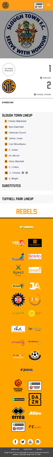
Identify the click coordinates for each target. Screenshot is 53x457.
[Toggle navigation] (48, 4)
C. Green (13, 150)
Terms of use (15, 449)
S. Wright (13, 179)
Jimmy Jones (15, 138)
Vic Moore (14, 156)
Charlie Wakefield (17, 121)
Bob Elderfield (16, 127)
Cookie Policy (28, 449)
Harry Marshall (16, 161)
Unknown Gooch (17, 133)
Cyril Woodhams (17, 144)
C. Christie (14, 173)
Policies (39, 449)
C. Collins (14, 167)
